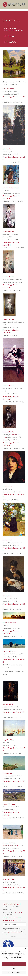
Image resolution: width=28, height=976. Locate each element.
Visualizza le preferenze (14, 972)
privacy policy (7, 918)
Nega (14, 968)
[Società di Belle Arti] (14, 4)
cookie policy (17, 918)
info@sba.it (18, 912)
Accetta (14, 964)
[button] (25, 949)
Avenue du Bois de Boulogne (11, 846)
